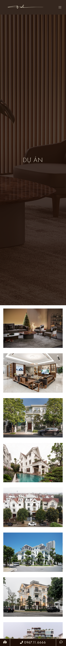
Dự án (33, 320)
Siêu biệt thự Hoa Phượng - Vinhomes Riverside (33, 602)
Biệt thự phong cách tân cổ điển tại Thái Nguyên (33, 378)
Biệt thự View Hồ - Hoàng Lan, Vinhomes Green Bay (33, 557)
